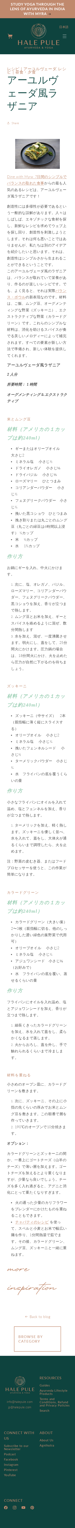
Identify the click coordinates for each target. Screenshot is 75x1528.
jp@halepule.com (19, 1407)
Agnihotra (47, 1445)
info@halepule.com (20, 1401)
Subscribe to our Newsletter (16, 1447)
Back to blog (40, 1316)
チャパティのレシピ (32, 1222)
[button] (64, 36)
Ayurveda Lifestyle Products (54, 1392)
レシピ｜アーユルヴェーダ (31, 68)
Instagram (11, 1464)
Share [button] (15, 123)
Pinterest (11, 1470)
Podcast (10, 1454)
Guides (45, 1385)
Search (44, 1410)
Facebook (11, 1459)
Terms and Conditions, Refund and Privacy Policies (55, 1402)
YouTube (10, 1475)
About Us (47, 1440)
